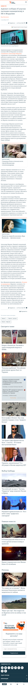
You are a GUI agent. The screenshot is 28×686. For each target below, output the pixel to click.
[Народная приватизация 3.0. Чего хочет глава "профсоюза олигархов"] (14, 503)
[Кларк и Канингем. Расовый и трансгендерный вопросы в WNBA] (14, 337)
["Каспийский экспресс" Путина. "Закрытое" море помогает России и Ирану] (14, 480)
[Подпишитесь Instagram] (18, 667)
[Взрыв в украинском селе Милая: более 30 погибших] (14, 553)
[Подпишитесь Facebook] (5, 667)
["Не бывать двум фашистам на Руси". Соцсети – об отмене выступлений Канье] (14, 432)
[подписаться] (5, 671)
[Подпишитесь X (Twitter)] (9, 667)
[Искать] (24, 684)
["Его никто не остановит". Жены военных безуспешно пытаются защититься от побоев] (14, 579)
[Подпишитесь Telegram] (15, 667)
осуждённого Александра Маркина (11, 53)
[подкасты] (11, 684)
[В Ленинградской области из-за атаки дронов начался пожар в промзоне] (14, 531)
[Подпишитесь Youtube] (12, 667)
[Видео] (17, 684)
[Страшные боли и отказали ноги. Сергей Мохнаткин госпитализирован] (14, 151)
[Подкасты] (2, 671)
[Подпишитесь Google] (2, 667)
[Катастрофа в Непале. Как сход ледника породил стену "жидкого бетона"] (14, 409)
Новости (3, 6)
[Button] (11, 23)
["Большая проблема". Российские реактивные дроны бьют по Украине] (14, 359)
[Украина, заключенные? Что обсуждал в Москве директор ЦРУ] (14, 454)
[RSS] (22, 667)
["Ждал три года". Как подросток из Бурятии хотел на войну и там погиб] (14, 602)
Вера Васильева (5, 17)
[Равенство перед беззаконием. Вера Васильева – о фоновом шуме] (14, 226)
